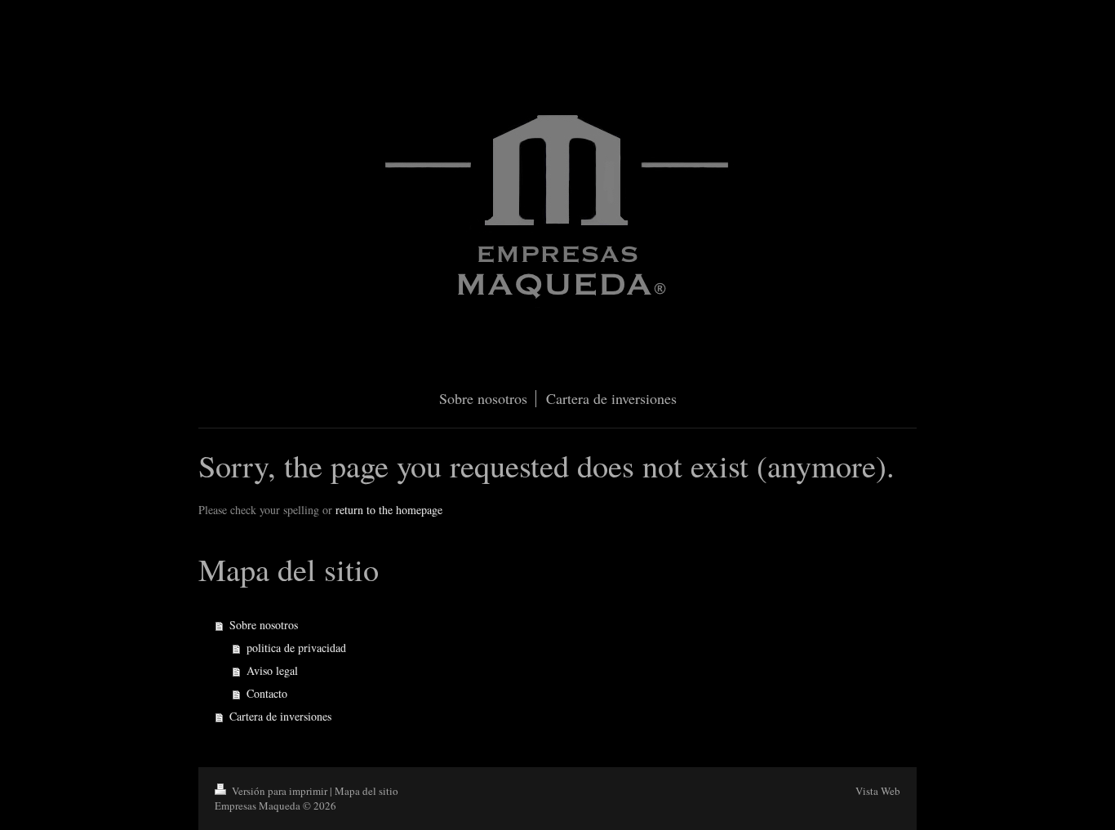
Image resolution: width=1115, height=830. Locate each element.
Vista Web (877, 790)
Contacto (267, 693)
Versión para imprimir (279, 790)
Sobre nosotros (263, 624)
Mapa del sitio (366, 790)
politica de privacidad (296, 647)
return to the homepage (388, 509)
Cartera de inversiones (280, 716)
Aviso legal (272, 670)
